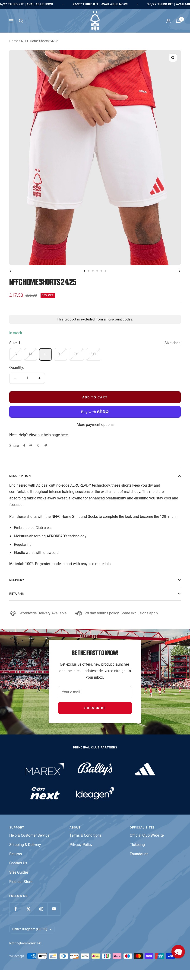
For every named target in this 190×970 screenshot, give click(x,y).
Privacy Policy (81, 844)
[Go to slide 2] (88, 271)
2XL (76, 354)
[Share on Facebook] (24, 445)
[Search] (21, 21)
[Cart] (178, 21)
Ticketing (137, 844)
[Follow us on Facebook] (15, 909)
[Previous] (11, 271)
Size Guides (18, 872)
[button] (178, 951)
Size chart (173, 343)
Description (20, 476)
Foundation (139, 854)
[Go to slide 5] (101, 271)
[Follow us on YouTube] (54, 909)
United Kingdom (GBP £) (29, 929)
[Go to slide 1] (84, 271)
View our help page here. (49, 435)
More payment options (95, 424)
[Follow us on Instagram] (41, 909)
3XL (93, 354)
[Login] (168, 21)
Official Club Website (147, 835)
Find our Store (20, 881)
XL (60, 354)
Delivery (16, 580)
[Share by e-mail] (45, 445)
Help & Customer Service (29, 835)
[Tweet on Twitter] (38, 445)
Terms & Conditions (85, 835)
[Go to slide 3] (93, 271)
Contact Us (18, 863)
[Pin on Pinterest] (30, 445)
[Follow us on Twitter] (28, 909)
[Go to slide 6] (105, 271)
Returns (16, 593)
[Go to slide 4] (97, 271)
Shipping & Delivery (25, 844)
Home (13, 41)
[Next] (179, 271)
